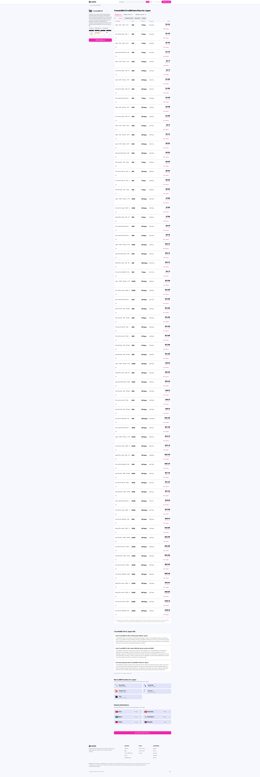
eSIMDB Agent (128, 757)
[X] (170, 771)
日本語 (154, 750)
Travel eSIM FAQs (128, 753)
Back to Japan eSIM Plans (95, 5)
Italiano (154, 757)
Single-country (128, 14)
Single (148, 1)
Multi (151, 1)
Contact (140, 753)
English (154, 748)
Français (155, 753)
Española (155, 755)
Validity (144, 18)
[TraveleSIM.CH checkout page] (108, 32)
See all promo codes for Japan (142, 732)
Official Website (100, 40)
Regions (126, 748)
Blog (126, 750)
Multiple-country (141, 14)
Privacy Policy (142, 748)
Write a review (166, 1)
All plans (118, 14)
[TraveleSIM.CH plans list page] (97, 32)
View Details (166, 28)
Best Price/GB (129, 18)
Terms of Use (142, 750)
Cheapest (120, 18)
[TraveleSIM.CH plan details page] (103, 32)
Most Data (137, 18)
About (126, 755)
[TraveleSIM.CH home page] (91, 32)
